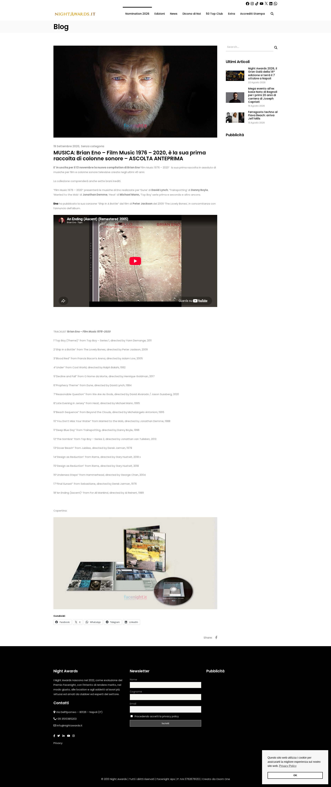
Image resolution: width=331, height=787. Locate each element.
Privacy (57, 743)
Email (133, 703)
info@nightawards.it (69, 725)
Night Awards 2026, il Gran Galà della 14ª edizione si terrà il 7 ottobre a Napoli (262, 73)
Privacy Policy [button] (288, 765)
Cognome (136, 691)
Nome (133, 679)
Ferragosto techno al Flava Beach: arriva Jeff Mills (263, 115)
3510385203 (69, 719)
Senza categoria (92, 146)
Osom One (223, 779)
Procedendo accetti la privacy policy (157, 716)
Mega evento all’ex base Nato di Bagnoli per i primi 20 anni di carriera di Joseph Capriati (262, 95)
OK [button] (295, 775)
